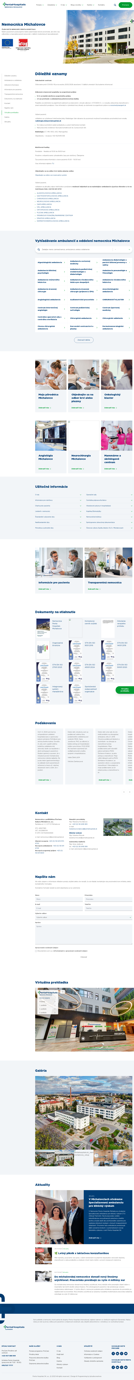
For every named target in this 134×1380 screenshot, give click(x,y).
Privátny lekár (34, 1354)
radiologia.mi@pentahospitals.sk (48, 121)
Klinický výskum (75, 833)
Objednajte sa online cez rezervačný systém (51, 175)
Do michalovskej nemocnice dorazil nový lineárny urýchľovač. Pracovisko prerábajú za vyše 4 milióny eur (89, 1278)
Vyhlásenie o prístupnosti (93, 1358)
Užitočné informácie (11, 85)
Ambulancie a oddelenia (12, 80)
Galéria (6, 117)
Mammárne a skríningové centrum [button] (112, 459)
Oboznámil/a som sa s (62, 951)
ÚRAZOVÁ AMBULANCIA (46, 218)
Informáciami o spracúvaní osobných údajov (70, 951)
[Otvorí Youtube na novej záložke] (126, 1353)
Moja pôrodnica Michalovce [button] (48, 396)
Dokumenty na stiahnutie (13, 99)
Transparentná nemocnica (13, 94)
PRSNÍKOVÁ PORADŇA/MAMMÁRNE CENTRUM (55, 215)
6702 (37, 843)
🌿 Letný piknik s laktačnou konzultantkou (81, 1253)
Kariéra (59, 1361)
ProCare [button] (125, 5)
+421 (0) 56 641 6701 (56, 841)
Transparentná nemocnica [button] (105, 582)
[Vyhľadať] (39, 249)
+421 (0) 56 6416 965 (80, 824)
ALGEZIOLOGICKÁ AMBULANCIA (49, 193)
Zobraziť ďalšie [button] (84, 340)
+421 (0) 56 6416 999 (80, 846)
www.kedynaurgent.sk (118, 105)
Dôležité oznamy (10, 76)
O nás (59, 1351)
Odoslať (84, 957)
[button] (40, 5)
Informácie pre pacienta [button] (54, 582)
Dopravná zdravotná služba (39, 1363)
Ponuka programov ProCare (39, 1351)
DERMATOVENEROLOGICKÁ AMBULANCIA (53, 221)
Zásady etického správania (93, 1361)
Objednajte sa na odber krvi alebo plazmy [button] (82, 398)
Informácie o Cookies (91, 1354)
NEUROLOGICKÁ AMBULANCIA (48, 201)
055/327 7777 (7, 1365)
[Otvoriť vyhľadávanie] (115, 5)
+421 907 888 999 (9, 1356)
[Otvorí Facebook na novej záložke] (113, 1353)
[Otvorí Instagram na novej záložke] (121, 1353)
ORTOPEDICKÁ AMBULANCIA (48, 210)
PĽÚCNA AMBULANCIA (45, 212)
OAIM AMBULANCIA (44, 204)
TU (53, 163)
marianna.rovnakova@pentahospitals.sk (83, 829)
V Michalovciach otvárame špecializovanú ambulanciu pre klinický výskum (106, 1202)
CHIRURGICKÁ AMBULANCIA (48, 198)
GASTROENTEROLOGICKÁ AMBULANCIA (52, 196)
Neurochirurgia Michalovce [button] (81, 457)
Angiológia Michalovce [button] (46, 457)
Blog (58, 1358)
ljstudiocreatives (95, 1376)
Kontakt (7, 103)
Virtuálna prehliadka (125, 690)
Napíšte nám (8, 108)
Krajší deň (60, 1354)
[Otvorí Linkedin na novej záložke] (117, 1353)
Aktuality (7, 122)
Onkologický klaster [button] (112, 396)
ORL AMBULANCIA (44, 207)
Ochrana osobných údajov (93, 1351)
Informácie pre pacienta (12, 89)
